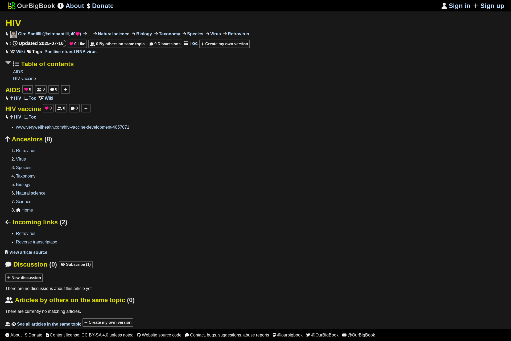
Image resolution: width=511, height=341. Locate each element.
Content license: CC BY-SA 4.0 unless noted (90, 335)
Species (194, 34)
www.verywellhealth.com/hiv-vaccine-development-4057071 (72, 127)
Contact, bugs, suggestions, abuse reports (227, 335)
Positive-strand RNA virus (70, 51)
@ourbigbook (288, 335)
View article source (26, 252)
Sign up (492, 5)
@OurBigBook (322, 335)
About (70, 5)
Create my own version (226, 43)
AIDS (18, 72)
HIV (13, 23)
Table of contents (46, 64)
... (89, 34)
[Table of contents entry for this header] (30, 98)
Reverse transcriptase (36, 242)
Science (23, 201)
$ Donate (33, 335)
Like (77, 43)
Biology (143, 34)
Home (24, 210)
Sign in (456, 5)
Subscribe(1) (76, 264)
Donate (100, 5)
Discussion (31, 264)
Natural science (113, 34)
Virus (215, 34)
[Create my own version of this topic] (65, 89)
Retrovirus (238, 34)
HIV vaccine (24, 78)
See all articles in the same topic (43, 324)
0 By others (117, 43)
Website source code (159, 335)
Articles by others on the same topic (70, 300)
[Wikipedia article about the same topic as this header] (17, 51)
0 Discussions (165, 43)
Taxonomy (169, 34)
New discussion (25, 277)
